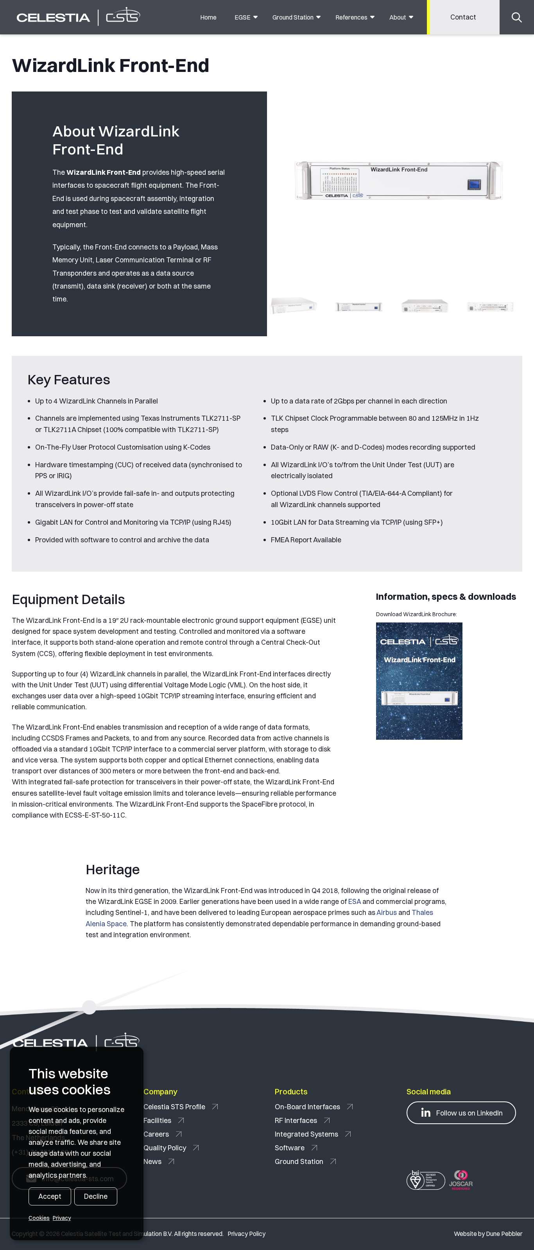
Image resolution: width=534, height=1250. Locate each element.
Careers (156, 1134)
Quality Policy (164, 1147)
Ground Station (293, 17)
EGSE (243, 17)
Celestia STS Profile (174, 1106)
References (351, 17)
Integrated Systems (306, 1134)
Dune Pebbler (504, 1233)
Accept (49, 1196)
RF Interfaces (296, 1120)
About (397, 17)
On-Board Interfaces (307, 1106)
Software (290, 1147)
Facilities (157, 1120)
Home (208, 17)
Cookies (39, 1217)
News (152, 1161)
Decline (96, 1196)
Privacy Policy (246, 1234)
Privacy (62, 1217)
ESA (354, 901)
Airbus (386, 912)
